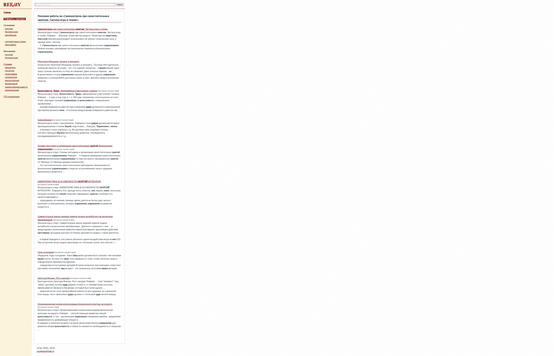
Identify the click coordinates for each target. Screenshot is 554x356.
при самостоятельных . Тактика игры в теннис (73, 29)
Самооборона (45, 120)
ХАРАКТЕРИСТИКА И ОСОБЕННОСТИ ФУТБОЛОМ (69, 182)
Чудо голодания (46, 252)
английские (10, 35)
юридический (12, 90)
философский (12, 81)
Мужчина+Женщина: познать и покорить (58, 62)
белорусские (11, 32)
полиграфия (11, 74)
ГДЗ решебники (12, 97)
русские (9, 29)
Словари (8, 64)
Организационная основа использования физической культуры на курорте (75, 304)
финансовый (11, 84)
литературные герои (15, 42)
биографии (10, 45)
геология (9, 71)
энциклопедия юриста (16, 87)
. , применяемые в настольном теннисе (67, 91)
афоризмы (10, 68)
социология (11, 77)
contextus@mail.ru (45, 351)
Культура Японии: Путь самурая (53, 278)
